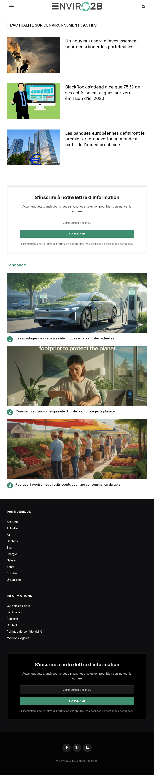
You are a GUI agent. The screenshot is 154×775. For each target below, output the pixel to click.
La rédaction (15, 612)
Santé (10, 566)
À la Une (12, 521)
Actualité (12, 528)
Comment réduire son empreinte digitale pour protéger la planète (65, 411)
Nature (11, 560)
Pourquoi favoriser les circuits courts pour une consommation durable (68, 484)
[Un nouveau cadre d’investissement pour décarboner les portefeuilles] (33, 55)
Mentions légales (18, 638)
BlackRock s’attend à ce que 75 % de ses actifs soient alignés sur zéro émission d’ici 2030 (102, 92)
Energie (12, 554)
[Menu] (11, 6)
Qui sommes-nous (18, 605)
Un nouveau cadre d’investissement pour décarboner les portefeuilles (101, 43)
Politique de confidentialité (24, 631)
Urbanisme (14, 579)
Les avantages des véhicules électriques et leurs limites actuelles (65, 338)
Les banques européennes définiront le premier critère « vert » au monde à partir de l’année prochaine (105, 139)
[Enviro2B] (77, 6)
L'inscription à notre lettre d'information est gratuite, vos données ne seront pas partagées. (77, 243)
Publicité (12, 618)
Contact (12, 625)
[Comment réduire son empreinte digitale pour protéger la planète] (77, 376)
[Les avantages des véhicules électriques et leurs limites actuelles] (77, 303)
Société (12, 573)
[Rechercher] (143, 6)
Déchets (12, 541)
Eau (9, 547)
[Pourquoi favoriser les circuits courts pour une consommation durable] (77, 449)
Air (8, 534)
